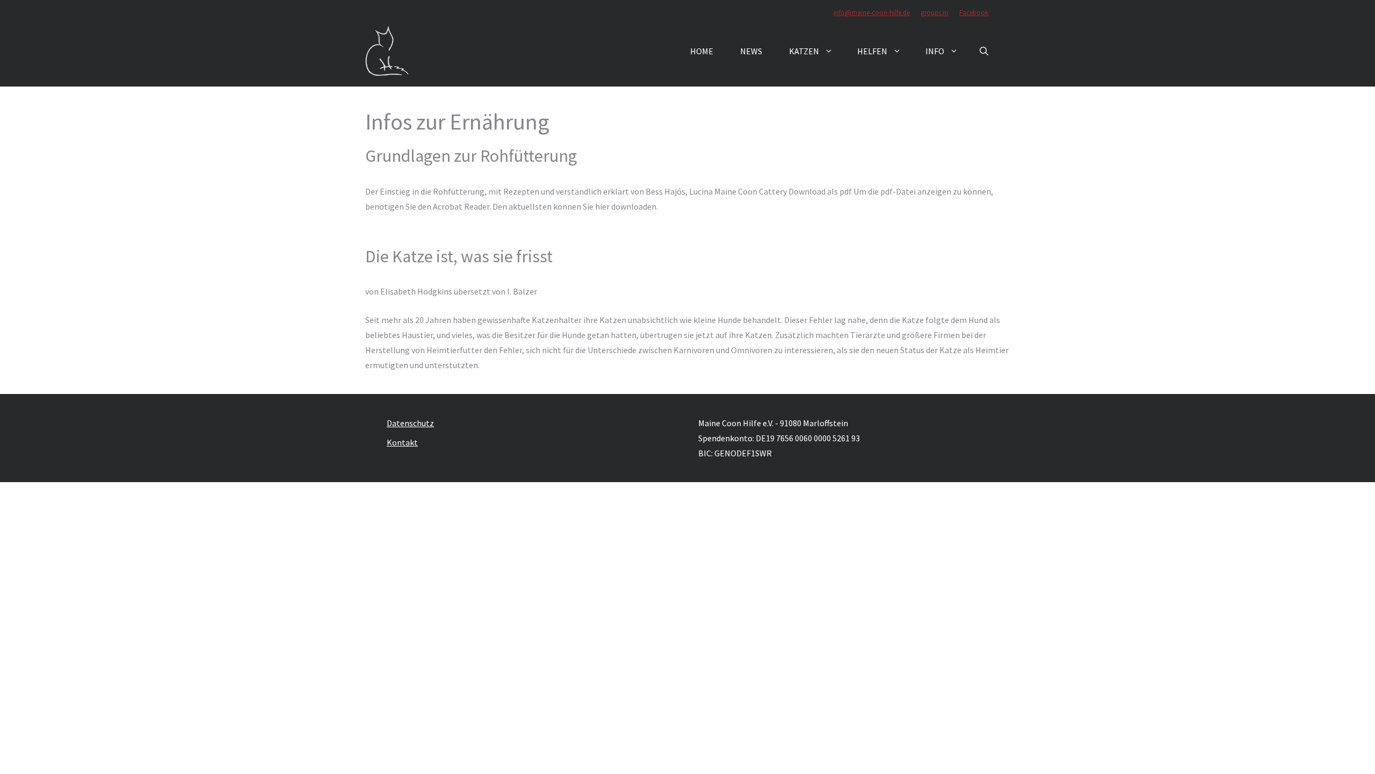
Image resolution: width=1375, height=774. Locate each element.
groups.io (935, 12)
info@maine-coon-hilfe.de (872, 12)
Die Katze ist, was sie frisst (459, 256)
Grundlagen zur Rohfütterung (471, 156)
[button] (984, 51)
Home (701, 51)
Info (934, 51)
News (751, 51)
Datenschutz (410, 423)
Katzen (804, 51)
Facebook (973, 12)
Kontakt (402, 442)
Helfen (872, 51)
